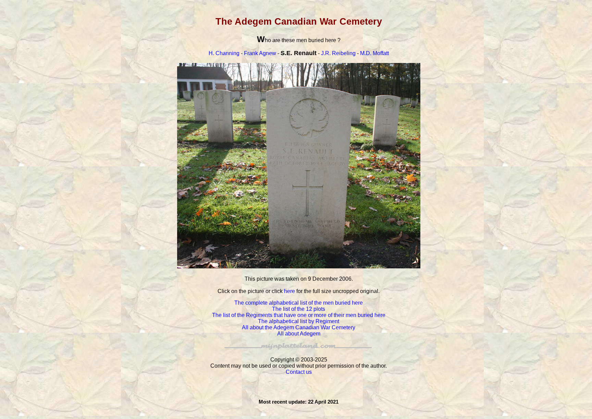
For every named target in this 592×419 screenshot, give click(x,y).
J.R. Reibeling (338, 53)
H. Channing (224, 53)
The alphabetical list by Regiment (298, 321)
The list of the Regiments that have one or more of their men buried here (298, 315)
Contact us (299, 372)
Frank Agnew (260, 53)
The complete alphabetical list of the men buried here (298, 303)
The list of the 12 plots (298, 309)
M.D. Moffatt (374, 53)
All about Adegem (298, 334)
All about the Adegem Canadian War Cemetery (298, 327)
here (289, 291)
